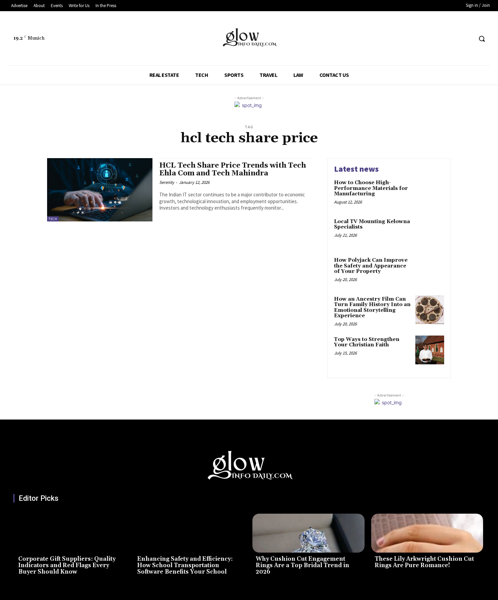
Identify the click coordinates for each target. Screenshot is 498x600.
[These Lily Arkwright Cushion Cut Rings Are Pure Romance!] (427, 533)
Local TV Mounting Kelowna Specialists (372, 224)
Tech (52, 219)
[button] (482, 38)
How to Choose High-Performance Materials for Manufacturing (371, 188)
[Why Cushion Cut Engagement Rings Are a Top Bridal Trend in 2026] (308, 533)
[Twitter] (454, 38)
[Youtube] (467, 38)
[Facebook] (442, 38)
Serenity (166, 182)
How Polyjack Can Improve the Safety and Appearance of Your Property (371, 266)
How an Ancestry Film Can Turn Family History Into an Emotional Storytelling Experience (372, 307)
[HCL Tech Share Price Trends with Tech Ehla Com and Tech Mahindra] (99, 189)
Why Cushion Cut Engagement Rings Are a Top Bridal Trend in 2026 (302, 565)
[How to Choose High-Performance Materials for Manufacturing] (429, 193)
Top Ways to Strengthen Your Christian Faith (366, 342)
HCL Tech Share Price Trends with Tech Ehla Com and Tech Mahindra (232, 169)
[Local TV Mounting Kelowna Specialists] (429, 232)
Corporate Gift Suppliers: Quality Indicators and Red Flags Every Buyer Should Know (67, 565)
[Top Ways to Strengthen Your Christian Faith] (429, 350)
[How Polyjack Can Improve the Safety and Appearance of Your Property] (429, 270)
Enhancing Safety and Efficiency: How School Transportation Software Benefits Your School (185, 565)
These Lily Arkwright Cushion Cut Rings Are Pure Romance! (424, 562)
